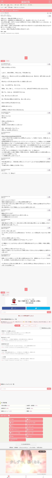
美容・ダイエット (23, 4)
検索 (50, 2)
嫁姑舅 (30, 408)
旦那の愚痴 (5, 405)
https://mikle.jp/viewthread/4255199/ (11, 136)
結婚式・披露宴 (32, 405)
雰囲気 (5, 31)
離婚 (29, 411)
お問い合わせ (39, 447)
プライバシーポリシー (23, 447)
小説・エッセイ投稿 (16, 433)
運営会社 (11, 447)
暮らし (12, 4)
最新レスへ (8, 477)
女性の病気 (31, 429)
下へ (43, 477)
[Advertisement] (27, 184)
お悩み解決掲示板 (13, 440)
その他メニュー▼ (4, 294)
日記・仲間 (31, 433)
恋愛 (1, 4)
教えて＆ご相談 (32, 422)
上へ (26, 477)
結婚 (8, 4)
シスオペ (30, 436)
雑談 (12, 436)
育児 (5, 4)
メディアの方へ (32, 447)
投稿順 (3, 60)
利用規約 (16, 447)
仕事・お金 (17, 4)
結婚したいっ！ (6, 411)
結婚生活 (5, 408)
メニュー (2, 2)
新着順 (7, 60)
